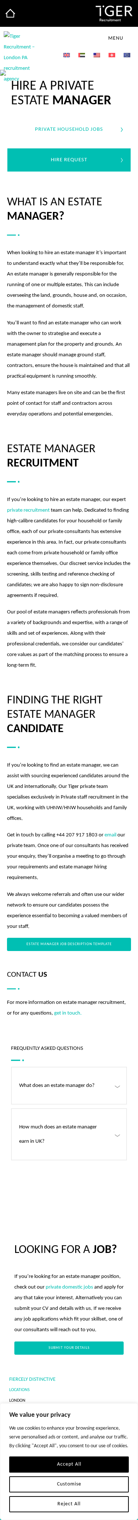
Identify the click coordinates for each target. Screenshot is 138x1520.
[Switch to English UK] (67, 55)
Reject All (69, 1504)
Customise (69, 1484)
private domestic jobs (69, 1287)
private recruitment (28, 510)
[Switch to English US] (97, 55)
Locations (19, 1390)
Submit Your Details (69, 1348)
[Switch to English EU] (127, 55)
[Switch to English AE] (82, 55)
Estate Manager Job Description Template (69, 944)
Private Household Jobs (69, 129)
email (110, 835)
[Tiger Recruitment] (10, 13)
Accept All (69, 1464)
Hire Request (69, 160)
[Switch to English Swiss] (112, 55)
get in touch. (68, 1013)
